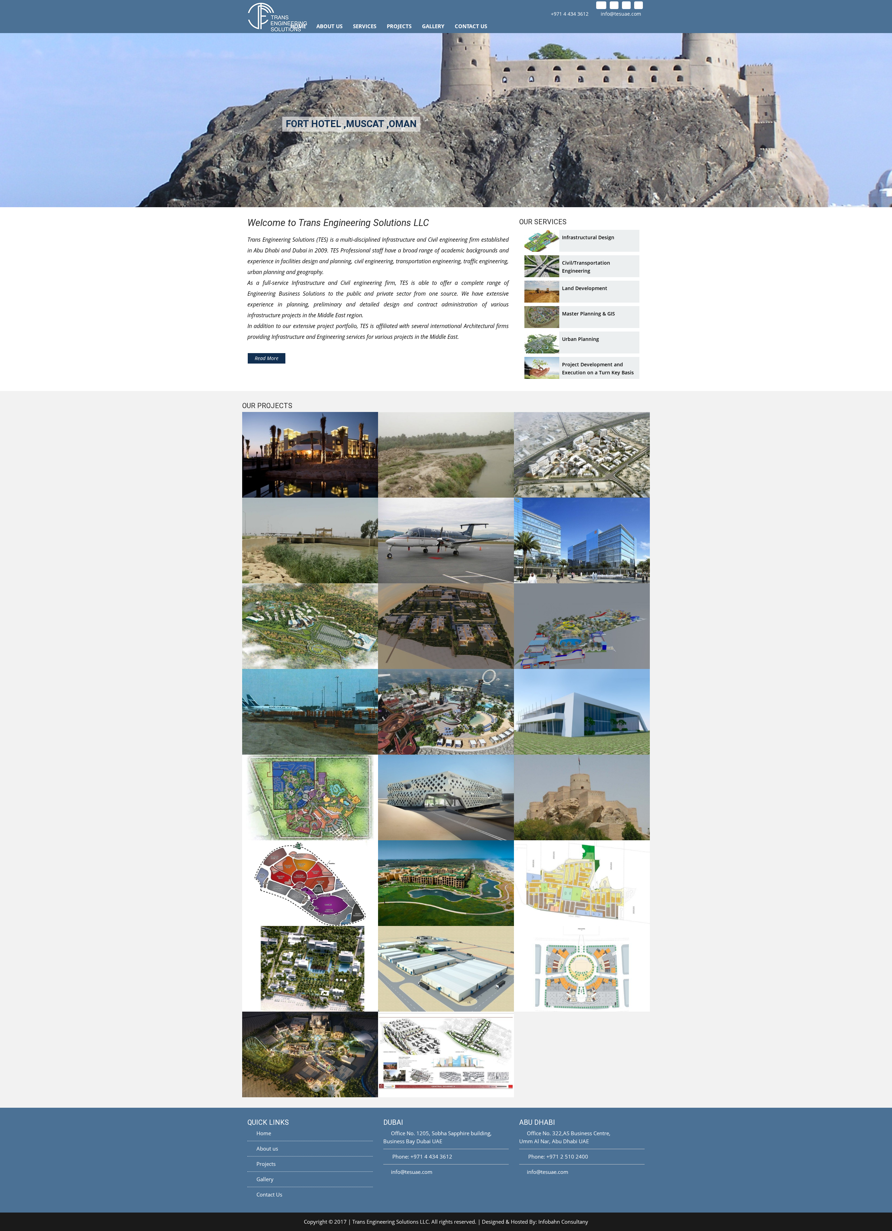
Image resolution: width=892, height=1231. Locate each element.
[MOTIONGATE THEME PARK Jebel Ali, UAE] (310, 797)
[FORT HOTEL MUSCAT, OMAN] (582, 797)
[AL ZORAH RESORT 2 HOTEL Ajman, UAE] (310, 969)
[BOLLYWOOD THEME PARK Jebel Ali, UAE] (310, 1054)
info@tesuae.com (621, 13)
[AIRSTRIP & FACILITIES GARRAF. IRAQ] (446, 540)
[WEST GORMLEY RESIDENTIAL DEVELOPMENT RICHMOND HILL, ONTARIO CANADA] (582, 883)
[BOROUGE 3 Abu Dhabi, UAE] (446, 969)
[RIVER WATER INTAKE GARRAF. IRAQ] (446, 455)
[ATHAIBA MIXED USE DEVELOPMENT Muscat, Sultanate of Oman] (582, 455)
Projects (399, 26)
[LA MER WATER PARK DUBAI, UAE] (446, 712)
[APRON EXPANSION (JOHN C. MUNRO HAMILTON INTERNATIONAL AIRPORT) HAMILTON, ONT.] (310, 712)
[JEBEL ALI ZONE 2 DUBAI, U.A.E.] (582, 969)
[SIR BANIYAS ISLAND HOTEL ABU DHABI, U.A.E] (310, 455)
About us (266, 1148)
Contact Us (471, 26)
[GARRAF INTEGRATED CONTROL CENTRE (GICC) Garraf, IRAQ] (582, 712)
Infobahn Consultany (563, 1221)
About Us (329, 26)
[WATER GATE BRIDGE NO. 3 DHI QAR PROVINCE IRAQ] (310, 540)
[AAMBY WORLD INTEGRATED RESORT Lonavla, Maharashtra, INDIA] (310, 626)
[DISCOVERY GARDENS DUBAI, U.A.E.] (446, 1054)
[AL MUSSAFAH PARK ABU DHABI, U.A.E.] (582, 540)
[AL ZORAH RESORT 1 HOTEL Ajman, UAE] (446, 626)
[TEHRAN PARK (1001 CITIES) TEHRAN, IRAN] (310, 883)
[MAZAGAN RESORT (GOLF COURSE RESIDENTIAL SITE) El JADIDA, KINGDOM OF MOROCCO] (446, 883)
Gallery (433, 26)
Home (298, 26)
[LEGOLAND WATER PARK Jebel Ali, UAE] (582, 626)
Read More (266, 358)
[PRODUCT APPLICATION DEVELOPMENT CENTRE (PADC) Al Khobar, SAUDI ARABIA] (446, 797)
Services (364, 26)
